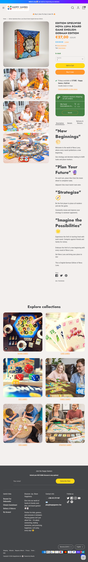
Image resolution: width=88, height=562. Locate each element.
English (79, 547)
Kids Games (23, 445)
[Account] (78, 7)
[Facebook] (72, 498)
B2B (4, 553)
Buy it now (70, 72)
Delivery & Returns (79, 122)
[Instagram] (75, 498)
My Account (7, 512)
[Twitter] (68, 498)
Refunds (11, 550)
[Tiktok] (68, 501)
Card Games (65, 354)
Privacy (28, 550)
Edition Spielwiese (61, 45)
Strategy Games (65, 445)
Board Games (61, 48)
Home (4, 19)
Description (60, 123)
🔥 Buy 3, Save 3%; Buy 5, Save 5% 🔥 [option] (44, 14)
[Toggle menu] (3, 8)
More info (70, 112)
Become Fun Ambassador (7, 500)
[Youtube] (79, 498)
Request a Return (19, 550)
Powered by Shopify (29, 556)
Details (69, 123)
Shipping (5, 550)
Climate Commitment (10, 505)
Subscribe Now (65, 481)
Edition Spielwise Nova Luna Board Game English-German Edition (26, 19)
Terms (32, 550)
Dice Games (23, 399)
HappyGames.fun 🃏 (18, 556)
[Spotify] (72, 501)
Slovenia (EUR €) (64, 547)
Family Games (65, 399)
